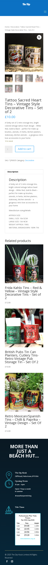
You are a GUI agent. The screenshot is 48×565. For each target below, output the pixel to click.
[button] (39, 37)
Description (13, 171)
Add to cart (24, 149)
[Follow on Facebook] (7, 561)
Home (7, 27)
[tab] (24, 172)
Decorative (15, 27)
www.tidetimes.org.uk (27, 539)
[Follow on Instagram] (12, 561)
